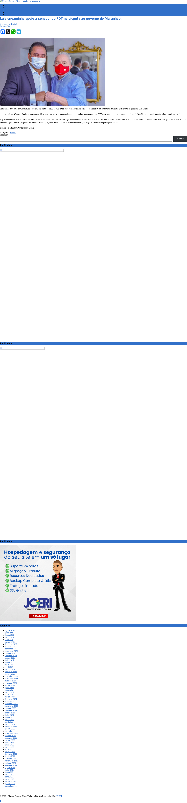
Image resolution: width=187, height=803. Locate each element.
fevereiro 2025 (11, 672)
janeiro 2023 (10, 729)
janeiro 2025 (10, 674)
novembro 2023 (11, 706)
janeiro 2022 (10, 756)
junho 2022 (9, 745)
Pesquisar (4, 135)
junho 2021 (9, 772)
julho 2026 (9, 633)
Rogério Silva (5, 26)
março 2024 (10, 697)
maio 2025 (9, 665)
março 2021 (10, 779)
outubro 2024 (10, 681)
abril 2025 (9, 667)
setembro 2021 (11, 765)
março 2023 (10, 724)
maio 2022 (9, 747)
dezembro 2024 (11, 676)
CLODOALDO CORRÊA (16, 8)
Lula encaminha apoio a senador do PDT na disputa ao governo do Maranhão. (61, 19)
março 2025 (10, 669)
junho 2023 (9, 717)
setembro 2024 (11, 683)
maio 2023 (9, 720)
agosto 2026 (10, 630)
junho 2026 (9, 635)
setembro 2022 (11, 738)
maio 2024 (9, 692)
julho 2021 (9, 770)
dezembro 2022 (11, 731)
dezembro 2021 (11, 758)
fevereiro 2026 (11, 644)
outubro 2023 (10, 708)
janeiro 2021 (10, 784)
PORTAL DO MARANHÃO (17, 14)
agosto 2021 (10, 768)
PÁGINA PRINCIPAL (14, 5)
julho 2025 (9, 660)
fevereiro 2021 (11, 781)
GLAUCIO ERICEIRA (15, 10)
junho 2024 (9, 690)
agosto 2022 (10, 740)
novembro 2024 (11, 678)
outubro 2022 (10, 736)
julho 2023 (9, 715)
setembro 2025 (11, 656)
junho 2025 (9, 662)
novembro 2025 (11, 651)
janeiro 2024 (10, 701)
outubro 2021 (10, 763)
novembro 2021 (11, 761)
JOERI (59, 796)
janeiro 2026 (10, 646)
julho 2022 (9, 742)
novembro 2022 (11, 733)
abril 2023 (9, 722)
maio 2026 (9, 637)
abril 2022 (9, 749)
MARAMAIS (10, 12)
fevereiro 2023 (11, 726)
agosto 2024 (10, 685)
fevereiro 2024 (11, 699)
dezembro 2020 (11, 786)
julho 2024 (9, 688)
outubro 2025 (10, 653)
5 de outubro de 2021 (8, 24)
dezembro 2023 (11, 704)
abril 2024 (9, 694)
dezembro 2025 (11, 649)
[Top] (0, 801)
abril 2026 (9, 640)
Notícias (13, 132)
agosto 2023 (10, 713)
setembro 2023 (11, 710)
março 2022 (10, 752)
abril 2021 (9, 777)
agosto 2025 (10, 658)
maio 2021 (9, 774)
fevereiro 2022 (11, 754)
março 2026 (10, 642)
